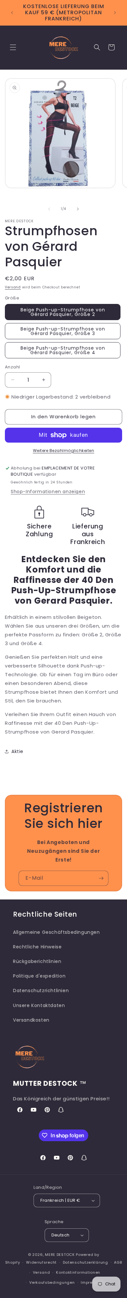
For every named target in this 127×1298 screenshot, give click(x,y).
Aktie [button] (17, 751)
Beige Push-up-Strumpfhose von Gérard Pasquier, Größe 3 (63, 331)
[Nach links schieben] (49, 209)
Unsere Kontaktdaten (39, 1005)
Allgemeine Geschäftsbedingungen (56, 932)
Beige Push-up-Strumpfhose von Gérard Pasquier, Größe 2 (63, 312)
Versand (13, 287)
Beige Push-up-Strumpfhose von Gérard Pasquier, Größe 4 (63, 350)
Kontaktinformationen (78, 1272)
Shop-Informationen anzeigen (48, 491)
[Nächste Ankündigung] (115, 13)
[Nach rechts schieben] (78, 209)
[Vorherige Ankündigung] (12, 13)
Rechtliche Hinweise (37, 947)
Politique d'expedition (39, 976)
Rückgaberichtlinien (37, 961)
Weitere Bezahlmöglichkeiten (63, 450)
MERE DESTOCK (60, 1254)
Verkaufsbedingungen (52, 1282)
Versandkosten (31, 1020)
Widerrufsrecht (41, 1262)
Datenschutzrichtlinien (41, 990)
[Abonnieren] (101, 878)
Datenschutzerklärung (85, 1262)
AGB (118, 1262)
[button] (13, 47)
